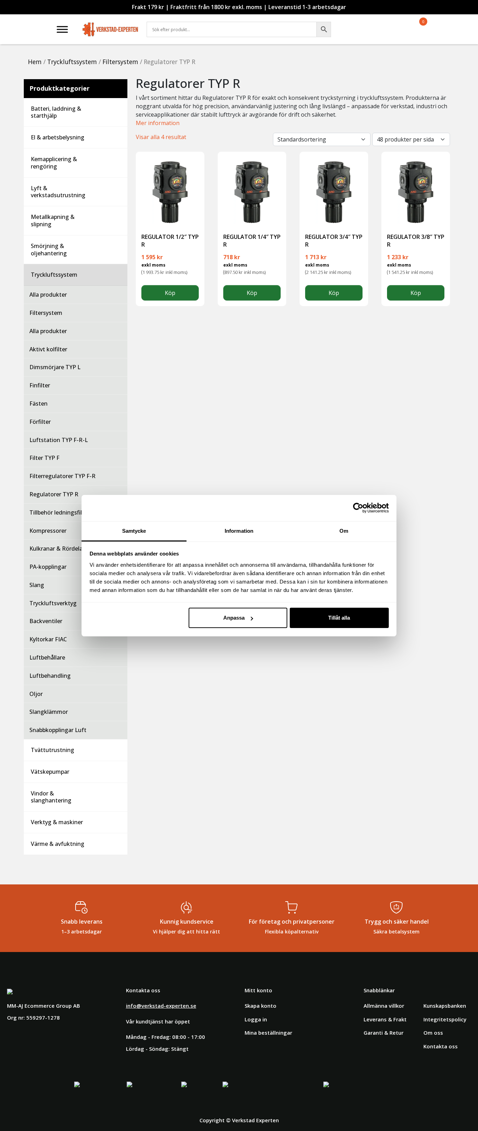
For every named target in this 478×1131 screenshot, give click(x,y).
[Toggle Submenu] (115, 112)
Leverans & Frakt (385, 1019)
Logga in (256, 1019)
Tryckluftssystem (72, 61)
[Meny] (62, 29)
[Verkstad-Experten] (111, 24)
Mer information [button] (158, 123)
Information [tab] (239, 531)
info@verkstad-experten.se (161, 1005)
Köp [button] (170, 293)
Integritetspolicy (444, 1019)
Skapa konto (260, 1005)
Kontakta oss (440, 1046)
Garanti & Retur (383, 1032)
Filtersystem (120, 61)
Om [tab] (343, 531)
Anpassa (234, 618)
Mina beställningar (268, 1032)
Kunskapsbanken (444, 1005)
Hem (35, 61)
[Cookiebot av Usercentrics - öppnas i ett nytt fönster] (358, 508)
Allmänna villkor (384, 1005)
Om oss (433, 1032)
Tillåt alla (339, 618)
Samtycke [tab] (134, 531)
